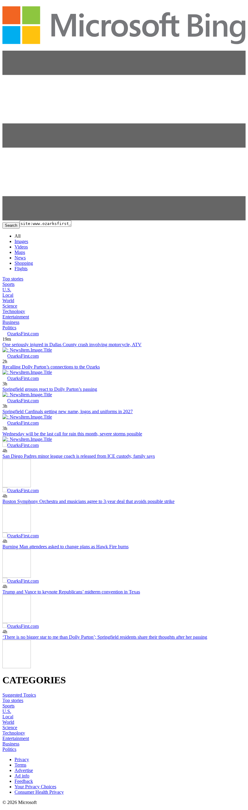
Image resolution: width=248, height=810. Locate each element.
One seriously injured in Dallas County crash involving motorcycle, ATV (72, 344)
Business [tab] (10, 322)
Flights (21, 268)
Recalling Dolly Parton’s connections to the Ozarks (51, 366)
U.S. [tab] (6, 289)
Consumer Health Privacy (39, 792)
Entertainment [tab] (15, 316)
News (20, 257)
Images (21, 241)
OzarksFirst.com (23, 333)
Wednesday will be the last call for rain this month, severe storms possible (72, 433)
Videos (21, 246)
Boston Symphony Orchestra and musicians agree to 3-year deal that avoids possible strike (88, 501)
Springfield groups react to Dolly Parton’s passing (49, 389)
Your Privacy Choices (35, 786)
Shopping (24, 263)
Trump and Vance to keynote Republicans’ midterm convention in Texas (71, 591)
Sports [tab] (8, 284)
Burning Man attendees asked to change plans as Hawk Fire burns (65, 546)
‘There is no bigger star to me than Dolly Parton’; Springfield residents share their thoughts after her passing (104, 637)
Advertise (24, 770)
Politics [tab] (9, 327)
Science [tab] (9, 305)
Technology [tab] (13, 311)
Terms (20, 764)
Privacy (22, 759)
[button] (124, 218)
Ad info (22, 775)
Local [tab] (7, 295)
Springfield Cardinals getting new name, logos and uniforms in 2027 (67, 411)
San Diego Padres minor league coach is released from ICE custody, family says (78, 456)
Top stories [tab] (12, 278)
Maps (20, 252)
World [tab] (8, 300)
